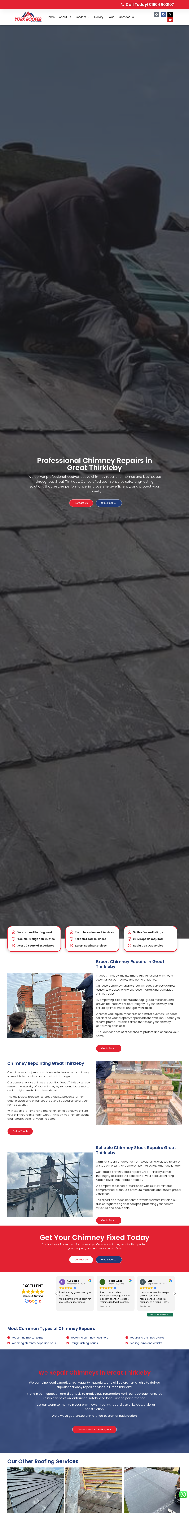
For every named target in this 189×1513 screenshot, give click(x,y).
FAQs (111, 17)
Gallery (98, 17)
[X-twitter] (170, 14)
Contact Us (126, 17)
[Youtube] (170, 19)
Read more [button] (64, 1306)
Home (51, 17)
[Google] (156, 14)
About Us (65, 17)
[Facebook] (163, 14)
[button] (175, 1293)
